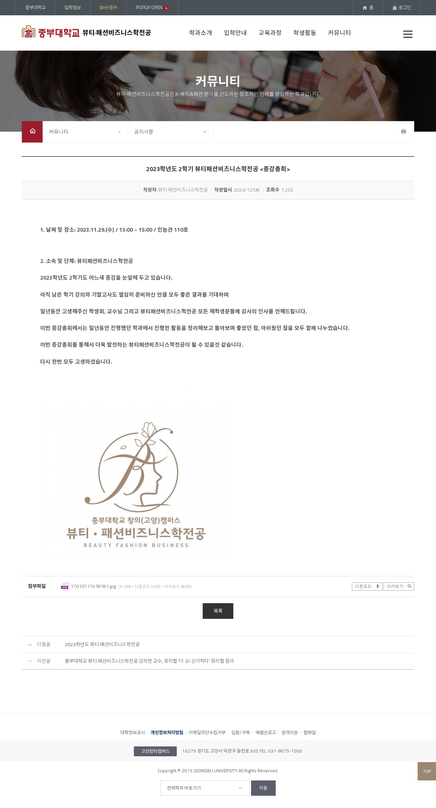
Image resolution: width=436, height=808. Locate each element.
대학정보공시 (132, 732)
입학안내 (235, 32)
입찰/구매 (240, 732)
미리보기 (395, 586)
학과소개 (200, 32)
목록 (218, 611)
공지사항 (143, 132)
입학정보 (72, 7)
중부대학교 (35, 7)
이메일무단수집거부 (207, 732)
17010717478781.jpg (93, 586)
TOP (427, 771)
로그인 (405, 7)
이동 (263, 788)
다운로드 (363, 586)
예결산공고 (265, 732)
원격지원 (289, 732)
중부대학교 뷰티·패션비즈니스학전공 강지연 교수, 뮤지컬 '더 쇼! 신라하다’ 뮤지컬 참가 (149, 661)
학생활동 (304, 32)
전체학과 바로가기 (184, 788)
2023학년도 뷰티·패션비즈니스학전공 (102, 644)
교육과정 (270, 32)
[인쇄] (404, 132)
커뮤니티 (339, 32)
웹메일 (309, 732)
